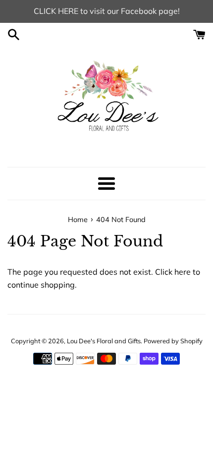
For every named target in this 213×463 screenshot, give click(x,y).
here (182, 272)
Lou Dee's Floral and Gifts (104, 341)
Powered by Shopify (173, 341)
